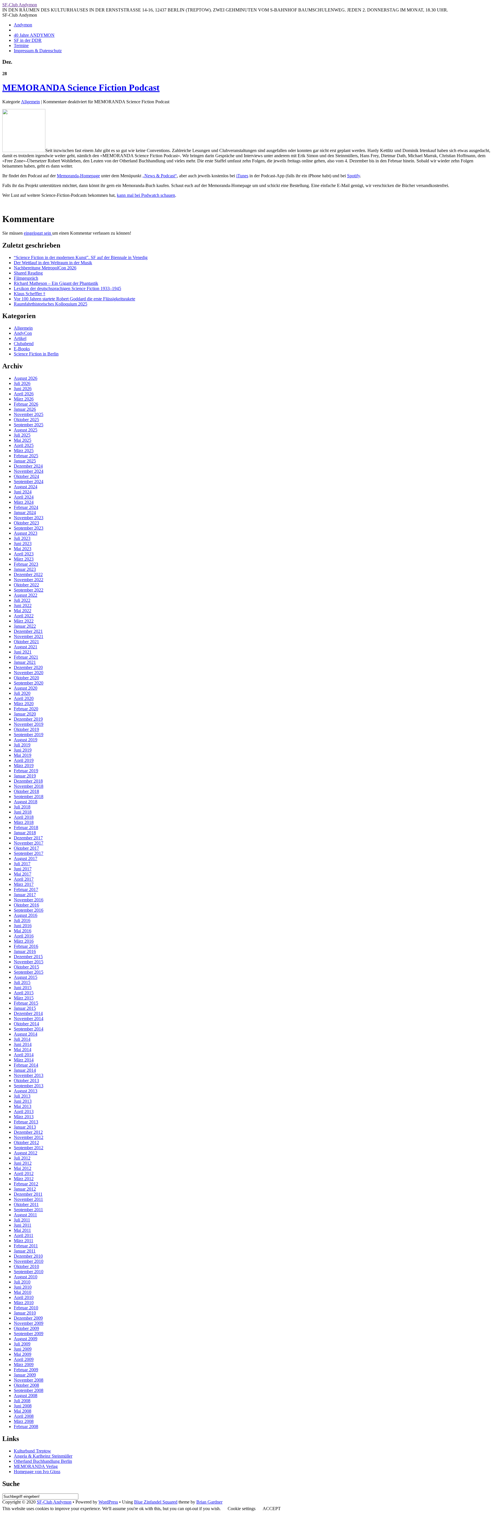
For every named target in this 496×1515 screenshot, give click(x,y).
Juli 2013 (22, 1096)
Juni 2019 (23, 750)
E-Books (22, 348)
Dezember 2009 (28, 1318)
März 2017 (24, 884)
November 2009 (28, 1323)
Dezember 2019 (28, 719)
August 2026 (25, 378)
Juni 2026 (23, 388)
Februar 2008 (26, 1426)
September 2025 (28, 424)
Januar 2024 (25, 512)
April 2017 (24, 879)
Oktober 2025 (26, 419)
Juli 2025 (22, 435)
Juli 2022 (22, 600)
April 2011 (23, 1235)
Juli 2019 (22, 744)
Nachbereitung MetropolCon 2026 (45, 267)
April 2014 (24, 1054)
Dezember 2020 (28, 667)
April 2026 (24, 393)
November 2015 (28, 961)
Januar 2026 (25, 409)
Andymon (23, 24)
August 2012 (25, 1152)
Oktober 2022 (26, 584)
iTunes (242, 175)
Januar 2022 (25, 626)
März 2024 (24, 502)
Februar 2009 (26, 1369)
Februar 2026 (26, 404)
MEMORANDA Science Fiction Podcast (81, 87)
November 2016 (28, 899)
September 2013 (28, 1085)
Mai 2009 (22, 1354)
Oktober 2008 (26, 1385)
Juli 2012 (22, 1158)
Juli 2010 (22, 1281)
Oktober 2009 (26, 1328)
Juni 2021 (23, 651)
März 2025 (24, 450)
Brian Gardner (209, 1502)
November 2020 (28, 672)
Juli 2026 (22, 383)
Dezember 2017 (28, 837)
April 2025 (24, 445)
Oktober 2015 (26, 966)
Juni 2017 (23, 868)
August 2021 (25, 646)
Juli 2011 (22, 1220)
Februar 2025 (26, 455)
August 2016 (25, 915)
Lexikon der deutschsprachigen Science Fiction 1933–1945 (67, 288)
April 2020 (24, 698)
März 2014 (24, 1059)
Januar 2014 (25, 1070)
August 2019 (25, 739)
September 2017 (28, 853)
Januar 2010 (25, 1312)
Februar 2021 (26, 657)
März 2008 (24, 1421)
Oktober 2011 (26, 1204)
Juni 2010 (23, 1287)
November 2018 (28, 786)
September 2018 (28, 796)
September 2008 (28, 1390)
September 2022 (28, 590)
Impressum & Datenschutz (38, 50)
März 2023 (24, 559)
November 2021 (28, 636)
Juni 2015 (23, 987)
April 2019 (24, 760)
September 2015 (28, 972)
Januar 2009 (25, 1374)
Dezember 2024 (28, 466)
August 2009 (25, 1338)
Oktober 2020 (26, 677)
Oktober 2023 (26, 522)
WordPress (108, 1502)
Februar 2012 (26, 1183)
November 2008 (28, 1380)
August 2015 (25, 977)
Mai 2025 (22, 440)
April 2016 (24, 935)
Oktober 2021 (26, 641)
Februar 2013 (26, 1121)
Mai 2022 (22, 610)
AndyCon (23, 333)
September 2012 (28, 1147)
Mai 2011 (22, 1230)
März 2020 (24, 703)
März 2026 (24, 398)
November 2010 (28, 1261)
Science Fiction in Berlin (36, 353)
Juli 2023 (22, 538)
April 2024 (24, 497)
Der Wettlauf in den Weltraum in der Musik (53, 262)
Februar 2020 (26, 708)
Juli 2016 (22, 920)
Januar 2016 (25, 951)
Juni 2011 (22, 1225)
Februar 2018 (26, 827)
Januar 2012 (25, 1189)
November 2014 (28, 1018)
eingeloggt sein (38, 233)
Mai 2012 (22, 1168)
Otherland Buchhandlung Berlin (43, 1461)
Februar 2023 (26, 564)
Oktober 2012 (26, 1142)
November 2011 (28, 1199)
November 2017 (28, 843)
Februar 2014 (26, 1065)
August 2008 (25, 1395)
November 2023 (28, 517)
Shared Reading (28, 273)
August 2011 (25, 1214)
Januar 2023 (25, 569)
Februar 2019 (26, 770)
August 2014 (25, 1034)
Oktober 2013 (26, 1080)
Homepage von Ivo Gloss (37, 1471)
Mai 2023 (22, 548)
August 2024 (25, 486)
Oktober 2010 (26, 1266)
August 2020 (25, 688)
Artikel (20, 338)
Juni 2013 (23, 1101)
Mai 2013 (22, 1106)
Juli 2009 (22, 1343)
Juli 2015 (22, 982)
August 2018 (25, 801)
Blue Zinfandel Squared (155, 1502)
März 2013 (24, 1116)
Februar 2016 (26, 946)
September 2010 (28, 1271)
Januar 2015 (25, 1008)
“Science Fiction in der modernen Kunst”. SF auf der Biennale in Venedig (81, 257)
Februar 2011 (26, 1245)
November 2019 (28, 724)
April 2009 (24, 1359)
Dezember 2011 (28, 1194)
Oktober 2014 (26, 1023)
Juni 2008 (23, 1405)
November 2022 (28, 579)
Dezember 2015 (28, 956)
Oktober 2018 (26, 791)
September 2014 (28, 1028)
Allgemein (30, 101)
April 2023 (24, 553)
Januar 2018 (25, 832)
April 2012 (24, 1173)
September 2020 (28, 682)
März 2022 (24, 621)
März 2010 (24, 1302)
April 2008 (24, 1416)
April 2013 (24, 1111)
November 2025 (28, 414)
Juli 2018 (22, 806)
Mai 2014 (22, 1049)
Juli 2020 (22, 693)
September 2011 (28, 1209)
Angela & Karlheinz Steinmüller (43, 1456)
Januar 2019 (25, 775)
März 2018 (24, 822)
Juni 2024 (23, 491)
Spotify (353, 175)
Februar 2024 (26, 507)
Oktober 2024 (26, 476)
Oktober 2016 (26, 905)
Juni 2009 (23, 1349)
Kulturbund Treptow (32, 1450)
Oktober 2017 (26, 848)
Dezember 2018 (28, 781)
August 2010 (25, 1276)
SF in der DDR (28, 40)
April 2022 (24, 615)
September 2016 (28, 910)
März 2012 (24, 1178)
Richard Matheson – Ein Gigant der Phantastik (56, 283)
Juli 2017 (22, 863)
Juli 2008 (22, 1400)
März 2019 (24, 765)
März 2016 (24, 941)
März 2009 (24, 1364)
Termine (21, 45)
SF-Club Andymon (19, 4)
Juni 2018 (23, 812)
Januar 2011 (25, 1250)
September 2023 (28, 528)
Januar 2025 (25, 460)
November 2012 (28, 1137)
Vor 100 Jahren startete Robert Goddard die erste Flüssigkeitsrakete (74, 298)
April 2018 (24, 817)
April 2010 (24, 1297)
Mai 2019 (22, 755)
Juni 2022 (23, 605)
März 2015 (24, 997)
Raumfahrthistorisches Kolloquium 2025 (50, 304)
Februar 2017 (26, 889)
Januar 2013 (25, 1127)
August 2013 (25, 1090)
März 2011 (23, 1240)
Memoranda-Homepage (78, 175)
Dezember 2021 (28, 631)
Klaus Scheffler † (29, 293)
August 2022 (25, 595)
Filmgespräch (26, 278)
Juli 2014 (22, 1039)
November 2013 (28, 1075)
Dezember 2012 (28, 1132)
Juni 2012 (23, 1163)
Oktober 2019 (26, 729)
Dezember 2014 (28, 1013)
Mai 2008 (22, 1411)
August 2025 (25, 429)
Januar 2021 (25, 662)
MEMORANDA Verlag (36, 1466)
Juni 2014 (23, 1044)
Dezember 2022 (28, 574)
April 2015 (24, 992)
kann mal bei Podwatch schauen (146, 195)
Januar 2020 (25, 713)
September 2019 (28, 734)
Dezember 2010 (28, 1256)
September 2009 (28, 1333)
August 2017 (25, 858)
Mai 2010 (22, 1292)
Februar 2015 (26, 1003)
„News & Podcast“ (159, 175)
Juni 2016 (23, 925)
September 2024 (28, 481)
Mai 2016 (22, 930)
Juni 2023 (23, 543)
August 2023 (25, 533)
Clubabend (24, 343)
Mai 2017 (22, 874)
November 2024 (28, 471)
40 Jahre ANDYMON (34, 35)
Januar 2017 (25, 894)
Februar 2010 (26, 1307)
